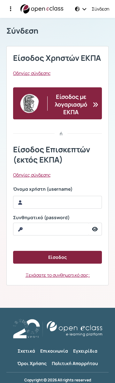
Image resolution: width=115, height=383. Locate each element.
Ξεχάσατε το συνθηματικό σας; (58, 275)
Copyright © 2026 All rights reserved (57, 380)
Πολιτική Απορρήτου (75, 363)
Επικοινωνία (54, 351)
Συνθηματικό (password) (41, 217)
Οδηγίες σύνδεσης (32, 73)
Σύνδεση (100, 9)
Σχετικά (26, 351)
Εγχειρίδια (85, 351)
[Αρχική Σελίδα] (42, 9)
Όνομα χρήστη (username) (43, 189)
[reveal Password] (95, 229)
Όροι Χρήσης (32, 363)
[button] (10, 9)
